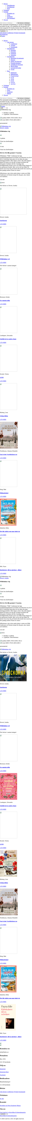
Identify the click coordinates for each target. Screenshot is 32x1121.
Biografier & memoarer (17, 58)
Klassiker (13, 52)
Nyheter (16, 33)
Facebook (3, 1075)
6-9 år (12, 80)
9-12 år (13, 82)
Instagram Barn (4, 1072)
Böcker (6, 4)
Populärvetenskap (16, 63)
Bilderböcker (14, 74)
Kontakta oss (10, 13)
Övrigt (12, 69)
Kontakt (6, 12)
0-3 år (12, 77)
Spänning (13, 55)
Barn (8, 8)
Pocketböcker (4, 34)
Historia (13, 60)
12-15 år (13, 84)
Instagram (3, 1069)
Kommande (22, 33)
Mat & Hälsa (14, 66)
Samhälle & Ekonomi (17, 64)
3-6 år (12, 79)
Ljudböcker (10, 33)
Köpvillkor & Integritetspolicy (17, 1112)
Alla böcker (3, 33)
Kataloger (10, 16)
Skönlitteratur (11, 5)
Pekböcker (14, 72)
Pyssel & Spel (14, 76)
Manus (9, 93)
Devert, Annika (4, 128)
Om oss (6, 20)
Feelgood (13, 53)
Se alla (2, 1098)
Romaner (13, 50)
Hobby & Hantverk (16, 61)
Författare (6, 10)
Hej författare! (11, 18)
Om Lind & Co (4, 1112)
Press (8, 15)
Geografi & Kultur (16, 68)
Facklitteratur (10, 7)
